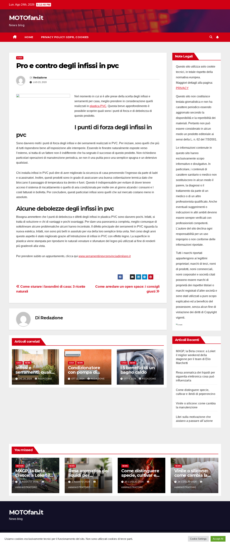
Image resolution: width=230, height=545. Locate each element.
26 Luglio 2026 (187, 482)
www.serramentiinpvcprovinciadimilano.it (105, 256)
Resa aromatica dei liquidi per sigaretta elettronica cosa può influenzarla (195, 376)
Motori (20, 466)
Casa (19, 58)
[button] (211, 37)
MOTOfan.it (26, 18)
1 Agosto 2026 (81, 482)
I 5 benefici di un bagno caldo (137, 370)
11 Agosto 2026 (29, 482)
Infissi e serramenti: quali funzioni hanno (33, 372)
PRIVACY (182, 88)
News (27, 363)
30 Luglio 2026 (134, 482)
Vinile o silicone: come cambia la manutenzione (191, 475)
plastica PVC (98, 106)
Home (29, 37)
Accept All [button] (218, 538)
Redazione (40, 77)
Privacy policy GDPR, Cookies (65, 37)
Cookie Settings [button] (198, 538)
